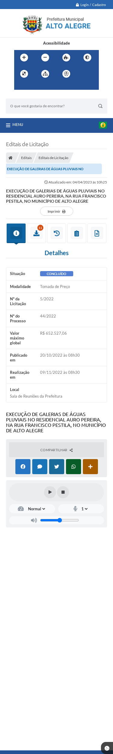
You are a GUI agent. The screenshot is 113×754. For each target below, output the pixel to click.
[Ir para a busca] (33, 86)
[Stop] (63, 492)
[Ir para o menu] (20, 86)
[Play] (50, 492)
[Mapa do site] (45, 73)
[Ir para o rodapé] (47, 86)
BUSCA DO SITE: (23, 96)
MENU (17, 124)
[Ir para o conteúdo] (83, 73)
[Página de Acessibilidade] (66, 73)
